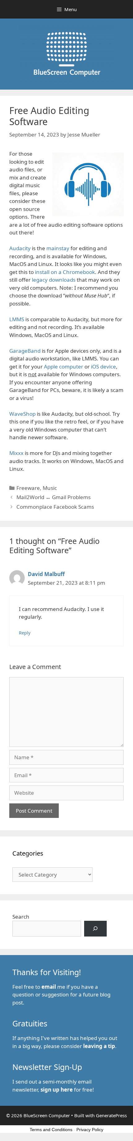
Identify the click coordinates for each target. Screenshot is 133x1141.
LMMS (16, 319)
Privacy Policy (89, 1129)
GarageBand (25, 350)
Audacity (20, 248)
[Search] (95, 929)
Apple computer (63, 366)
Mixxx (16, 453)
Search (20, 916)
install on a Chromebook (65, 272)
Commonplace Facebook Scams (55, 506)
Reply (24, 633)
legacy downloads (53, 279)
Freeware (28, 487)
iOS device (103, 366)
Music (50, 487)
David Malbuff (46, 574)
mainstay (57, 248)
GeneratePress (111, 1115)
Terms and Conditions (51, 1129)
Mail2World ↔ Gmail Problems (53, 497)
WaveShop (22, 413)
